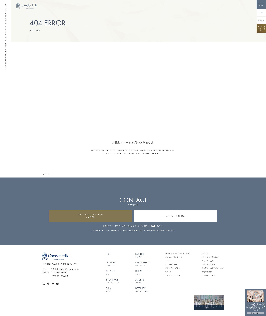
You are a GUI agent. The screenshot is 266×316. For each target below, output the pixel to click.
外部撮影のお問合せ (209, 275)
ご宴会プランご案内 (172, 268)
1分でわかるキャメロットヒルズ (177, 253)
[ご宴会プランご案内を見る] (209, 302)
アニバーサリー (171, 264)
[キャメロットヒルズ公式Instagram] (44, 283)
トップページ (128, 153)
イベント (168, 261)
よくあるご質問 (207, 261)
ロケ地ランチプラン (172, 275)
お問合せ (205, 253)
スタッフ (168, 272)
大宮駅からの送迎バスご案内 (213, 268)
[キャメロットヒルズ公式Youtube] (53, 283)
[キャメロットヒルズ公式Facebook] (48, 283)
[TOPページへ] (26, 5)
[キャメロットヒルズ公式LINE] (57, 283)
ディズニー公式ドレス (173, 257)
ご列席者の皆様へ (208, 264)
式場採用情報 (207, 272)
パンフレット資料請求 (210, 257)
